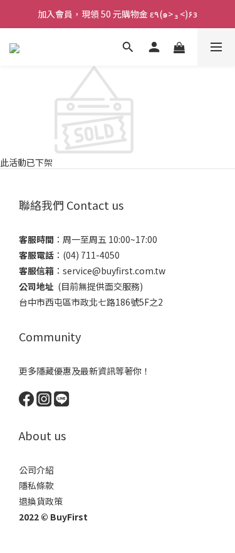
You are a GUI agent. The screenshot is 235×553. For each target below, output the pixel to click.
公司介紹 (36, 469)
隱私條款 (36, 485)
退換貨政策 (41, 501)
